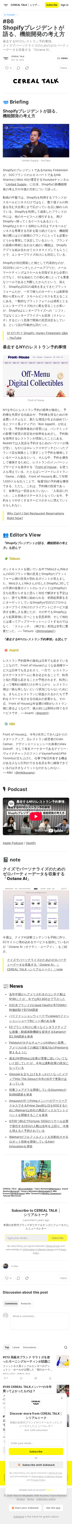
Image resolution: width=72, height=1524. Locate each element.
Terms (30, 1499)
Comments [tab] (11, 1303)
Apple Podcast (13, 843)
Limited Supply (16, 184)
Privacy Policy (38, 1479)
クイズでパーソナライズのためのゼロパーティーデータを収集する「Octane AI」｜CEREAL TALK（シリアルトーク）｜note (36, 964)
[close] (62, 1398)
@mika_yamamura (51, 1193)
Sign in (65, 4)
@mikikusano (25, 772)
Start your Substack (27, 1507)
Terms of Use (55, 1472)
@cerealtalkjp (25, 1189)
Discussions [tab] (29, 1347)
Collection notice (46, 1499)
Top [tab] (7, 1347)
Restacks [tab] (26, 1303)
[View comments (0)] (18, 67)
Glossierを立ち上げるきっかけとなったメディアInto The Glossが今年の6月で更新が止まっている (38, 1078)
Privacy (21, 1499)
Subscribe (51, 4)
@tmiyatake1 (45, 631)
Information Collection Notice (47, 1476)
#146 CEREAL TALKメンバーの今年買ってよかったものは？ (27, 1389)
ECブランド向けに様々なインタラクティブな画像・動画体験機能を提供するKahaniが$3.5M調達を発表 (37, 1031)
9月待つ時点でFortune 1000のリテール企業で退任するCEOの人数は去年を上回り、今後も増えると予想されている (39, 1125)
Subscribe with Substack (38, 1465)
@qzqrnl (42, 713)
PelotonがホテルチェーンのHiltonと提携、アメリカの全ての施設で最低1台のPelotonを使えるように (39, 1047)
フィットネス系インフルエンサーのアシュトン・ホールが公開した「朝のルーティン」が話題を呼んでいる (26, 1367)
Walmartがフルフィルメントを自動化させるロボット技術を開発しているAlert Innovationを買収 (38, 1141)
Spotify (31, 843)
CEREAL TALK (17, 56)
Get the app (53, 1507)
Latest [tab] (16, 1347)
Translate (10, 14)
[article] (36, 1367)
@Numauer (54, 1189)
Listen (64, 58)
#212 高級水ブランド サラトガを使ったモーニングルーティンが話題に (26, 1359)
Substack (18, 1516)
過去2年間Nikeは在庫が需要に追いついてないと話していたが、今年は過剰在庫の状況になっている (39, 1063)
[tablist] (18, 1303)
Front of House (45, 467)
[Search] (65, 1347)
